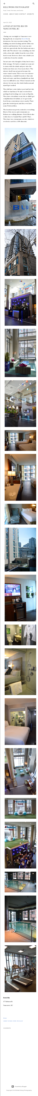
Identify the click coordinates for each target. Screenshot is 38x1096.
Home (5, 14)
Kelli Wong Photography (16, 7)
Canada (9, 1021)
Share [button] (5, 1018)
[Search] (33, 3)
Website (30, 14)
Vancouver (20, 1021)
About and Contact (17, 14)
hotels (14, 1021)
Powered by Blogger (21, 1086)
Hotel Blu (25, 39)
